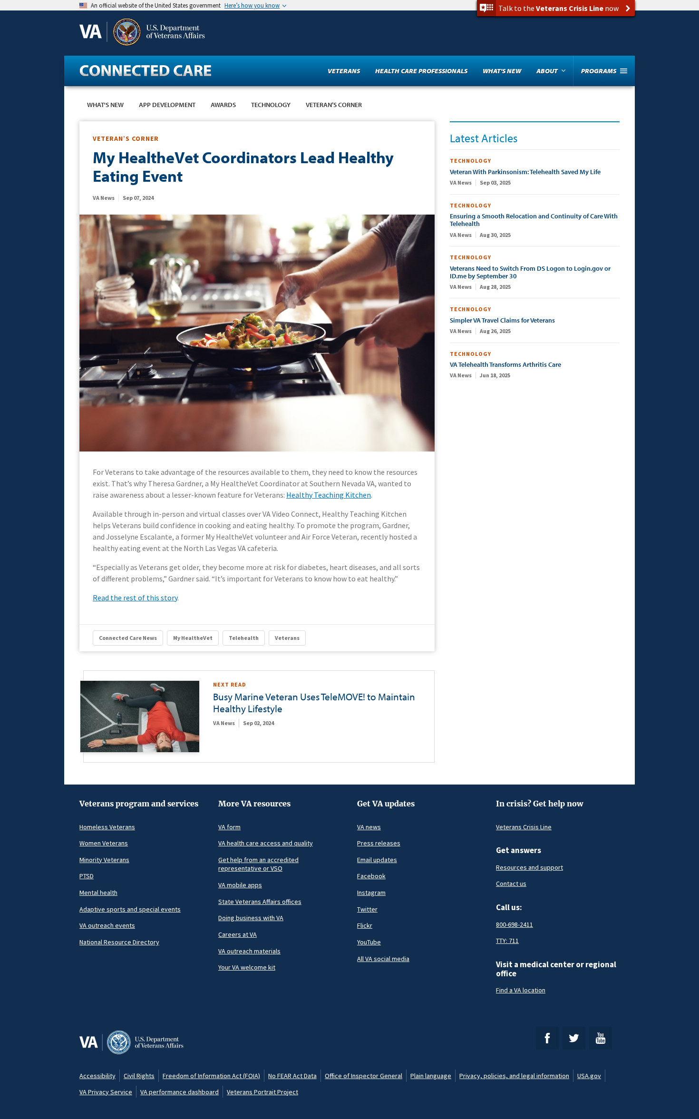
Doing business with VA (250, 917)
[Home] (145, 71)
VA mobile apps (240, 885)
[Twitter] (574, 1038)
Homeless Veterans (107, 827)
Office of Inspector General (363, 1075)
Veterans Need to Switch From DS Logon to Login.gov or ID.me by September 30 (530, 272)
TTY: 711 (507, 940)
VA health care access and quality (265, 843)
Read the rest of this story (135, 597)
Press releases (378, 843)
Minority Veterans (104, 859)
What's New (105, 104)
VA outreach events (107, 925)
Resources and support (529, 867)
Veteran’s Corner (334, 104)
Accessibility (97, 1075)
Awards (223, 104)
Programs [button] (598, 71)
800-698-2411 (514, 924)
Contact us (511, 883)
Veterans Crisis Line (524, 827)
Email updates (377, 859)
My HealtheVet (193, 637)
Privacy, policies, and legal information (514, 1075)
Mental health (98, 892)
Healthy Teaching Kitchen (328, 495)
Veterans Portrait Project (262, 1092)
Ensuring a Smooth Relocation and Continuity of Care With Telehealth (534, 220)
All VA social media (383, 958)
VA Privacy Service (105, 1092)
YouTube (369, 942)
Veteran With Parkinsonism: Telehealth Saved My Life (525, 171)
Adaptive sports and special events (130, 909)
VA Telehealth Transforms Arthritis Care (505, 364)
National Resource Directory (119, 942)
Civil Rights (139, 1075)
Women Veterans (103, 843)
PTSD (86, 876)
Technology (271, 104)
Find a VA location (520, 990)
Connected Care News (128, 637)
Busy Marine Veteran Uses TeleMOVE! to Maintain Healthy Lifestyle (314, 703)
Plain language (430, 1075)
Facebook (371, 876)
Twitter (367, 909)
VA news (369, 827)
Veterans (287, 637)
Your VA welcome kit (246, 967)
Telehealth (244, 637)
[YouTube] (600, 1038)
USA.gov (589, 1075)
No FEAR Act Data (292, 1075)
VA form (229, 827)
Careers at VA (237, 934)
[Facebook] (547, 1038)
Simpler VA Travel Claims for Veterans (502, 320)
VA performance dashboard (179, 1092)
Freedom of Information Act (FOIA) (211, 1075)
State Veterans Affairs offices (259, 901)
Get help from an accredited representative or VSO (258, 864)
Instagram (371, 892)
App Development (167, 104)
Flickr (364, 925)
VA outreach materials (249, 951)
